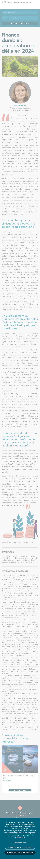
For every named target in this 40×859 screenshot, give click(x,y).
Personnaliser (20, 843)
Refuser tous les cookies (20, 847)
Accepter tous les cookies (20, 852)
